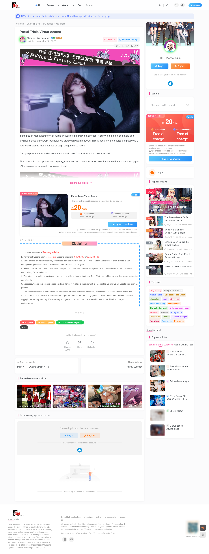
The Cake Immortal (158, 307)
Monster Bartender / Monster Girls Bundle (174, 231)
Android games (47, 322)
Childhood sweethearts (180, 307)
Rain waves (155, 316)
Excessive (179, 321)
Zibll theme (98, 533)
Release (196, 5)
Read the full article (78, 182)
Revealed (154, 312)
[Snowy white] (17, 512)
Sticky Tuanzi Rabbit (173, 290)
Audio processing (157, 303)
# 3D (24, 327)
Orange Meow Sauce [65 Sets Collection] (176, 243)
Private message (130, 39)
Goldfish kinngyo (179, 316)
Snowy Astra (176, 312)
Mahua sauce (156, 294)
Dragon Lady (155, 290)
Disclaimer (88, 516)
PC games (48, 23)
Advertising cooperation (106, 516)
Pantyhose (154, 321)
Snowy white (82, 533)
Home (20, 23)
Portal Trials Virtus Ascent (40, 31)
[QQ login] (79, 450)
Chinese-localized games (71, 322)
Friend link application (70, 516)
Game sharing (33, 23)
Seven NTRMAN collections (178, 266)
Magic (165, 299)
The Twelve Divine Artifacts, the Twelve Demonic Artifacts (177, 220)
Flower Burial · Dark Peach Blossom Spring (177, 256)
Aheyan (166, 316)
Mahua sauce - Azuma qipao (175, 427)
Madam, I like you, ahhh (38, 37)
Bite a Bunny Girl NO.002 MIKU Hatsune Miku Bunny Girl (177, 399)
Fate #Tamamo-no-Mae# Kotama (177, 368)
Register (91, 435)
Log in (70, 435)
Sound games (174, 303)
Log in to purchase (124, 224)
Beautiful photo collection (161, 344)
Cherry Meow (176, 410)
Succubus (174, 299)
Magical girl (155, 299)
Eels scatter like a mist (174, 294)
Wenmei (164, 312)
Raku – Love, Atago (179, 381)
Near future (167, 321)
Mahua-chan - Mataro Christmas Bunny (175, 354)
